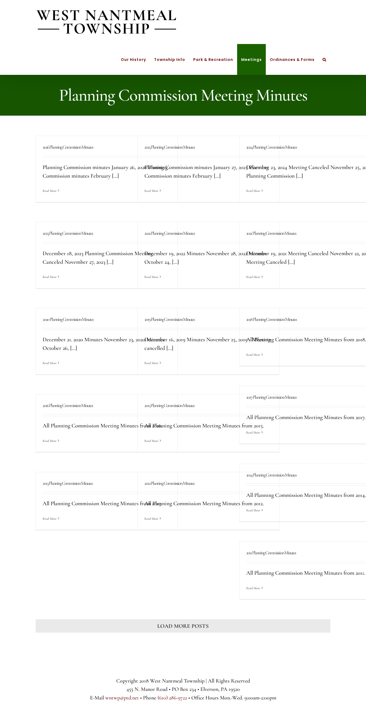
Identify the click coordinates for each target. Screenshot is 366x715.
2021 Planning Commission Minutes (271, 233)
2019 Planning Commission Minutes (169, 319)
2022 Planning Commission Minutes (169, 233)
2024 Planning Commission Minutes (271, 147)
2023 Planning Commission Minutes (68, 233)
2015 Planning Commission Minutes (169, 405)
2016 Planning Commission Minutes (68, 405)
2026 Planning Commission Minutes (68, 147)
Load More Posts (183, 626)
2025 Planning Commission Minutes (169, 147)
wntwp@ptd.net (122, 698)
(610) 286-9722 (172, 698)
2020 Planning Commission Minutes (68, 319)
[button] (324, 59)
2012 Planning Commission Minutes (169, 483)
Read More (50, 191)
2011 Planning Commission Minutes (271, 553)
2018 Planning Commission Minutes (271, 319)
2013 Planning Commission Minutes (67, 483)
